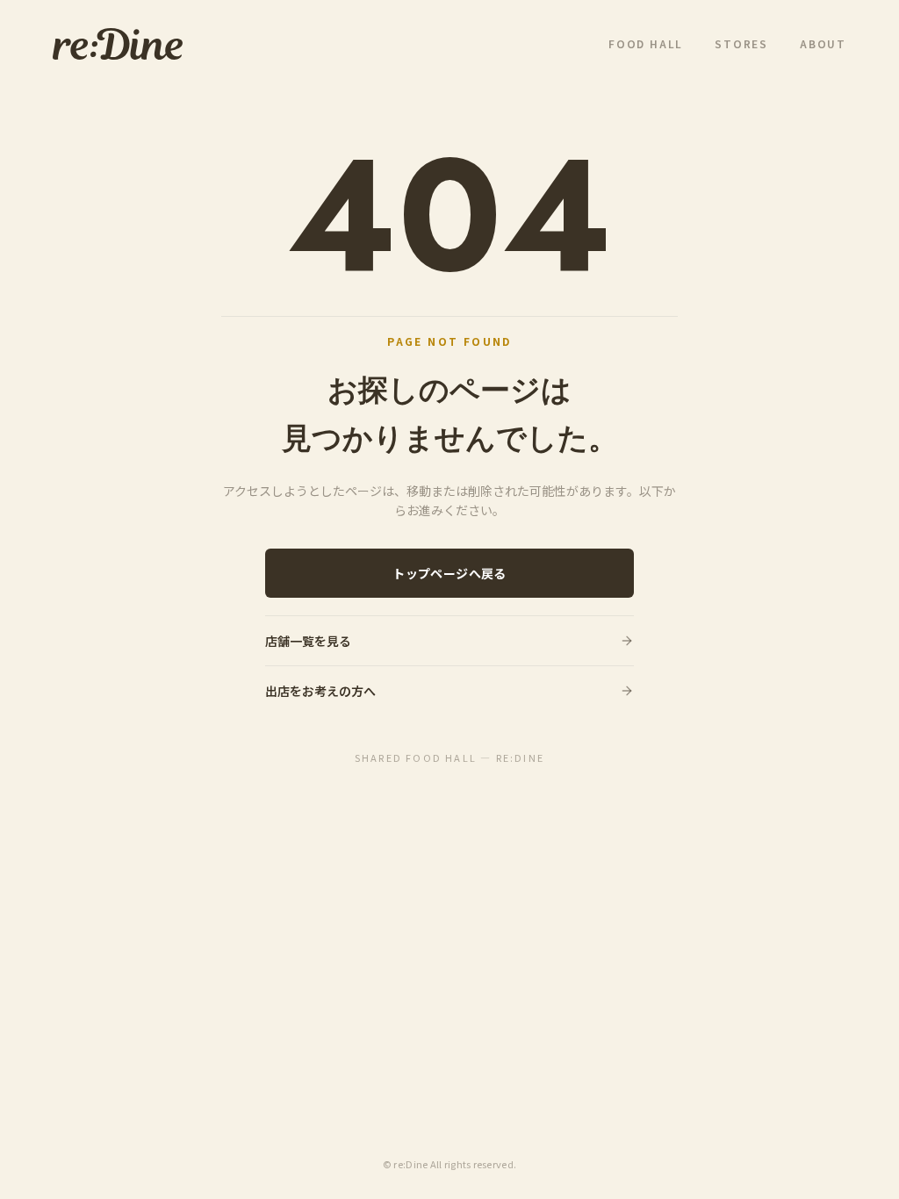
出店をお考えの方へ (320, 691)
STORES (741, 44)
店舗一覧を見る (308, 641)
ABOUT (823, 44)
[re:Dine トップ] (118, 44)
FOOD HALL (645, 44)
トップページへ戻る (449, 573)
